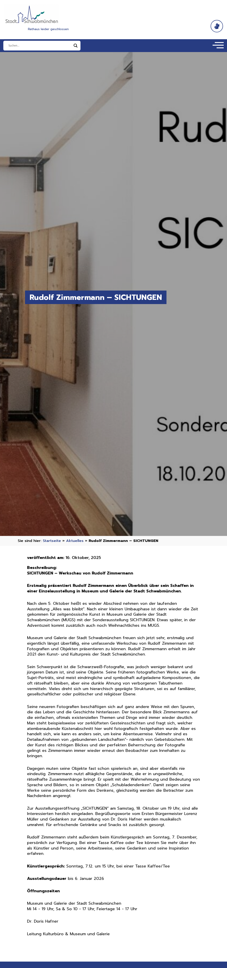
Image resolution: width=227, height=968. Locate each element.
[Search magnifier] (75, 46)
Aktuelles (75, 540)
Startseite (52, 540)
